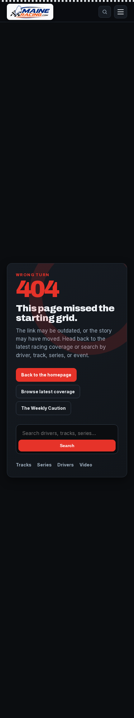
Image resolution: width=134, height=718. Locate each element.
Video (85, 464)
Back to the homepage (46, 374)
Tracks (23, 464)
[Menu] (120, 11)
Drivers (65, 464)
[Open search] (104, 12)
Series (44, 464)
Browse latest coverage (48, 391)
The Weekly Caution (43, 408)
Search (67, 445)
